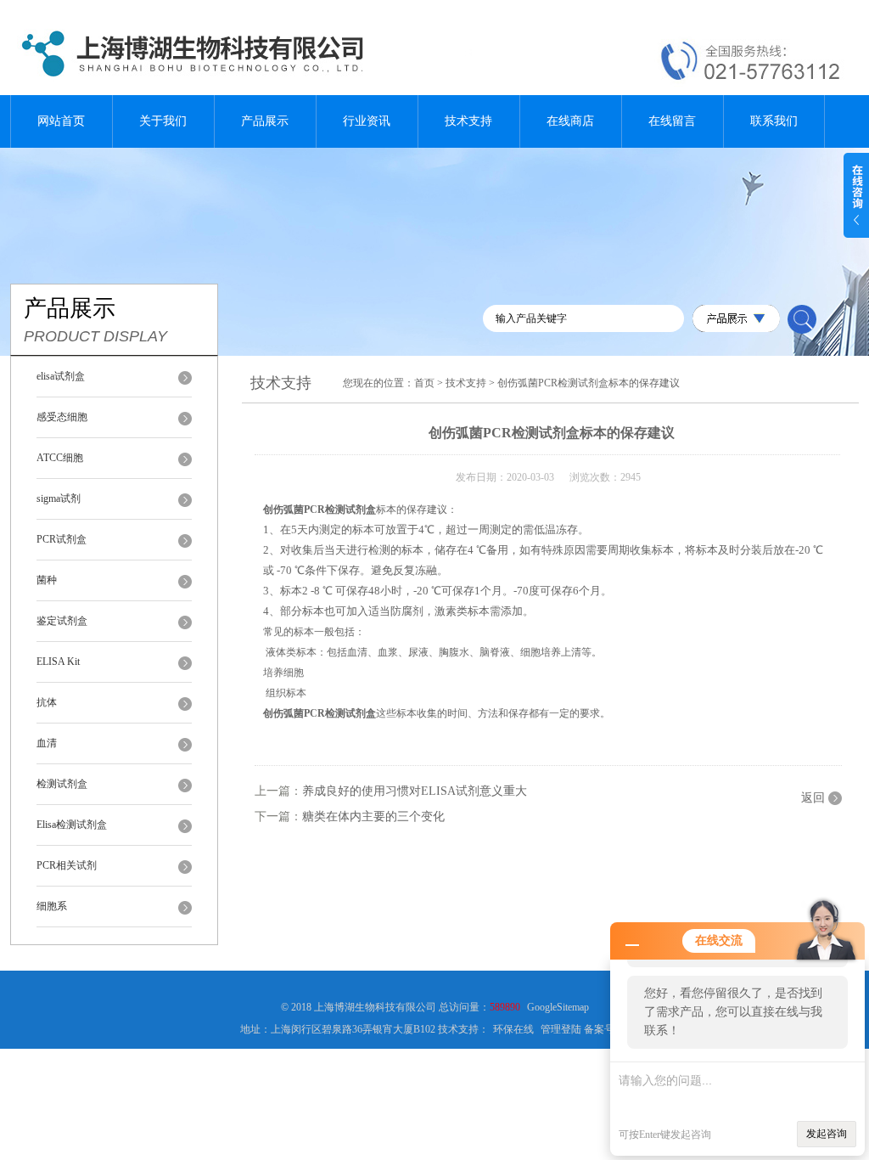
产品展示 (265, 121)
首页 (424, 383)
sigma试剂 (58, 498)
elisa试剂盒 (60, 376)
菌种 (46, 580)
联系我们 (774, 121)
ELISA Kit (58, 661)
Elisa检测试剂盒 (71, 825)
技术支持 (468, 121)
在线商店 (570, 121)
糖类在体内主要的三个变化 (373, 816)
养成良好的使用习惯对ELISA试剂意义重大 (414, 791)
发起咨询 (826, 1134)
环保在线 (513, 1029)
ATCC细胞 (59, 458)
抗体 (46, 702)
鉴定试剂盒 (61, 621)
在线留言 (672, 121)
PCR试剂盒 (61, 539)
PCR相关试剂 (66, 865)
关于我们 (163, 121)
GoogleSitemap (558, 1007)
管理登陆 (561, 1029)
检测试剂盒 (61, 784)
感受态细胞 (61, 417)
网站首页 (61, 121)
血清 (46, 743)
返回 (813, 797)
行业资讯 (366, 121)
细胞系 (51, 906)
